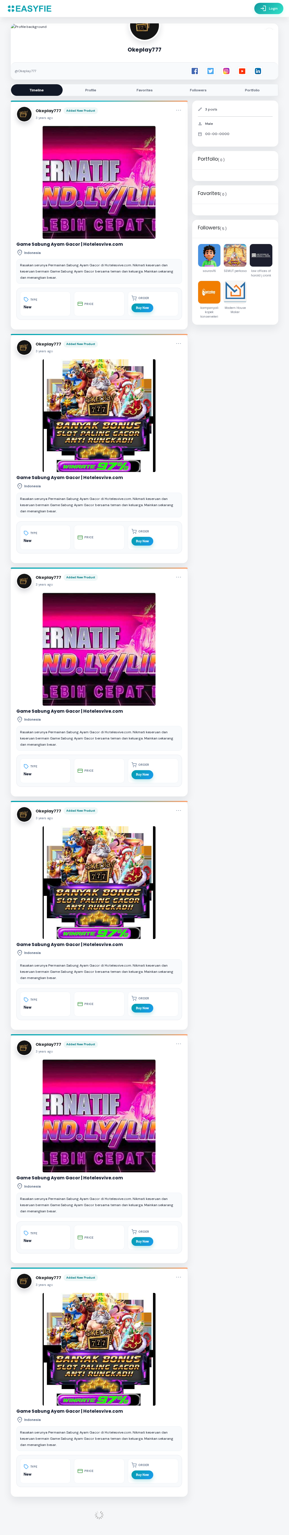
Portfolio (252, 90)
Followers (198, 90)
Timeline (37, 90)
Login (269, 8)
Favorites (145, 90)
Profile (90, 90)
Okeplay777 (48, 111)
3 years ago (44, 118)
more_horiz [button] (178, 110)
